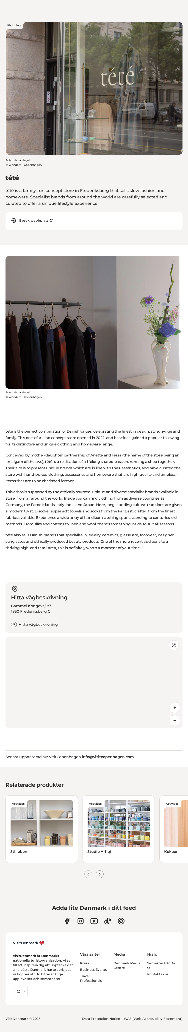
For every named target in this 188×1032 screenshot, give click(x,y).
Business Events (93, 970)
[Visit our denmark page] (67, 921)
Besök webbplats (33, 220)
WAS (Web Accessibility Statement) (153, 1019)
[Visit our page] (81, 921)
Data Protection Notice (101, 1019)
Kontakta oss (158, 974)
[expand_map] (174, 645)
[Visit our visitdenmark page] (94, 921)
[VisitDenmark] (28, 943)
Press (84, 963)
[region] (94, 682)
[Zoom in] (174, 707)
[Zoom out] (174, 720)
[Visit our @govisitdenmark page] (108, 921)
